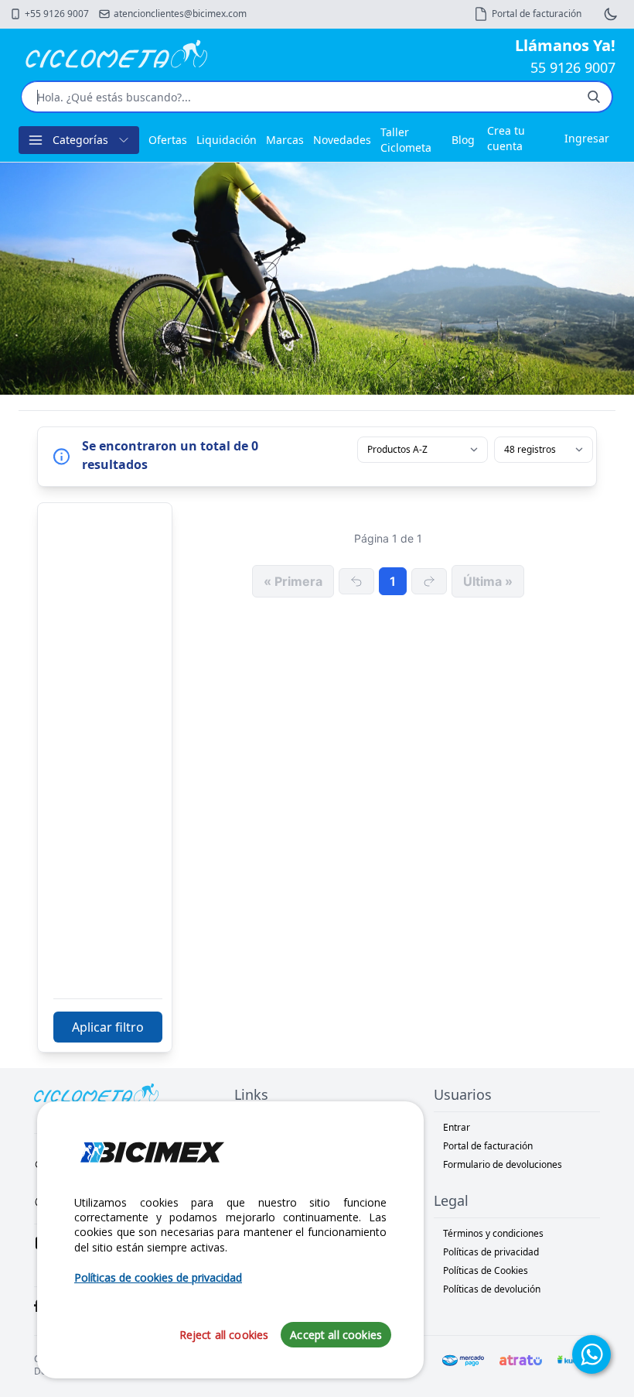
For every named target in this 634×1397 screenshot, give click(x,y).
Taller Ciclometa (405, 140)
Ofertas (167, 139)
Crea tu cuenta (506, 138)
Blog (463, 139)
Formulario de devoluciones (502, 1164)
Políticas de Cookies (485, 1270)
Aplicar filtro (108, 1027)
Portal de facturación (488, 1145)
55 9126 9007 (572, 67)
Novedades (342, 139)
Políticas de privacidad (491, 1251)
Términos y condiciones (493, 1233)
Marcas (285, 139)
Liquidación (226, 139)
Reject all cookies (224, 1334)
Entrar (456, 1127)
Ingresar (586, 138)
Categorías (80, 139)
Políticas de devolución (491, 1289)
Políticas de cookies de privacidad (158, 1277)
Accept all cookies (336, 1334)
